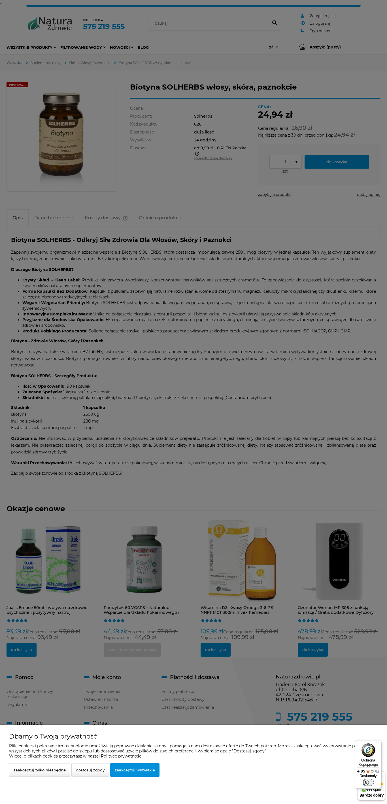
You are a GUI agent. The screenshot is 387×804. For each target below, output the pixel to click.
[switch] (368, 782)
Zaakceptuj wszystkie (135, 770)
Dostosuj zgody (90, 770)
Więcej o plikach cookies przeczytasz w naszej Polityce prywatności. (76, 756)
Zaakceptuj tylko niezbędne (40, 770)
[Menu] (378, 743)
